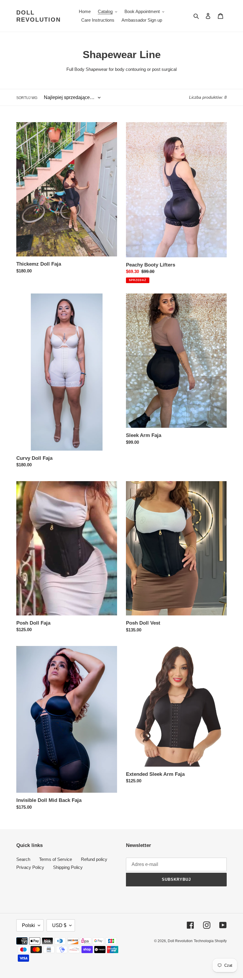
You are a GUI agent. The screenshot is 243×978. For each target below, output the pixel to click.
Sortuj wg (26, 98)
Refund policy (94, 859)
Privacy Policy (30, 867)
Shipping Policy (68, 867)
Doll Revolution (38, 16)
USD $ (59, 925)
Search (23, 859)
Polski (28, 925)
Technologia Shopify (210, 941)
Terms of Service (55, 859)
